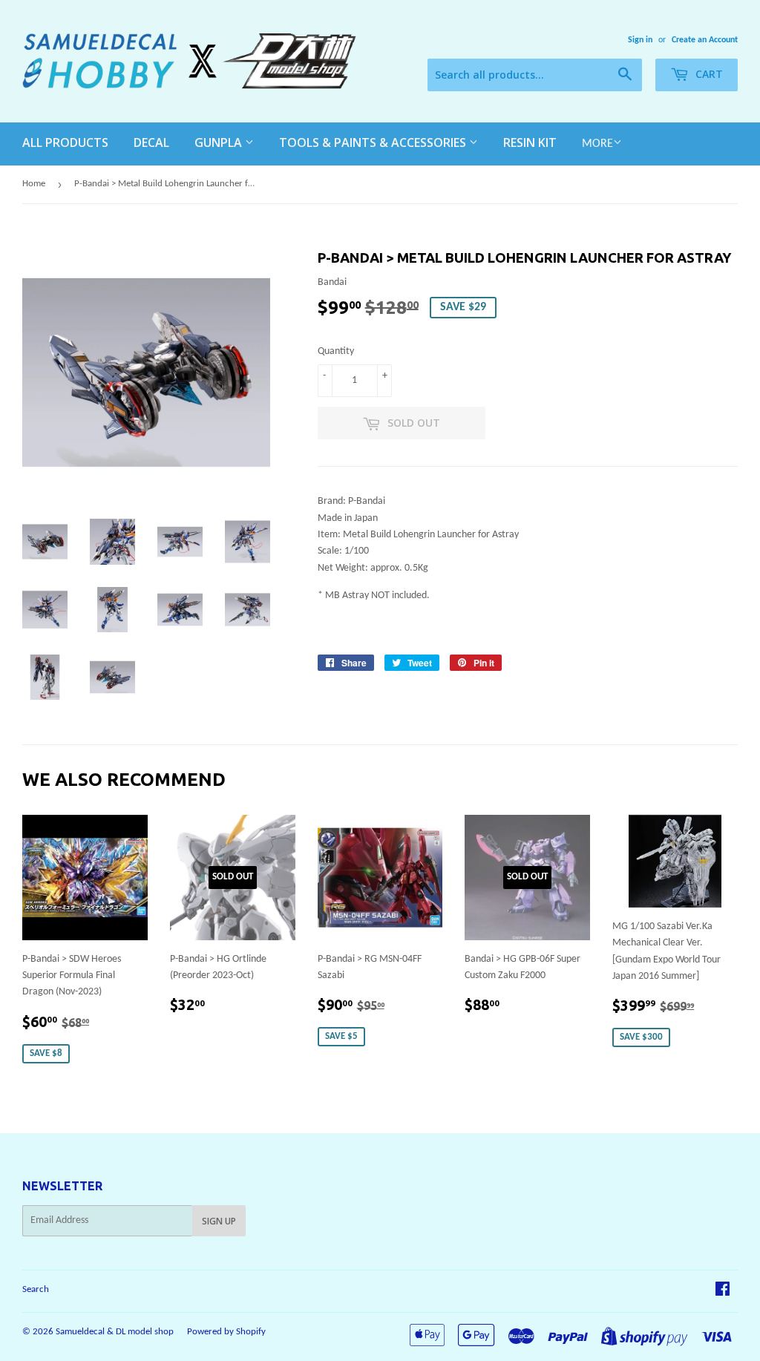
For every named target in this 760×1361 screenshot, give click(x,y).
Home (33, 183)
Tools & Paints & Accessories (374, 142)
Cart (707, 74)
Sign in (640, 40)
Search (35, 1289)
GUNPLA (219, 142)
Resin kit (530, 142)
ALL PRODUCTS (65, 142)
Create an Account (705, 40)
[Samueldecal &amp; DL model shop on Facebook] (722, 1291)
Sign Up (219, 1221)
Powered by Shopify (226, 1332)
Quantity (336, 351)
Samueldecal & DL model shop (115, 1332)
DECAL (151, 142)
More (597, 144)
